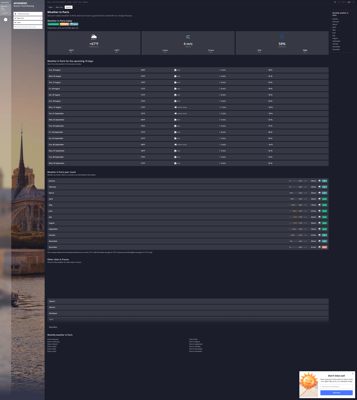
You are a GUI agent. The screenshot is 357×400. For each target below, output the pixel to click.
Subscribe (336, 393)
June (334, 33)
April (334, 27)
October (335, 44)
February (336, 22)
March (335, 24)
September (336, 41)
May (334, 30)
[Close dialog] (352, 373)
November (336, 47)
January (335, 19)
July (334, 36)
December (336, 49)
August (335, 38)
